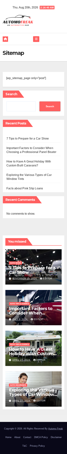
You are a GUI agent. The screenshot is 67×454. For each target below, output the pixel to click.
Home (8, 437)
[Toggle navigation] (36, 39)
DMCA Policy (41, 437)
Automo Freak (55, 428)
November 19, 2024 (25, 278)
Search (11, 94)
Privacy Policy (37, 445)
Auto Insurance (18, 385)
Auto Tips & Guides (19, 304)
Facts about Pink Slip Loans (24, 188)
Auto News (15, 263)
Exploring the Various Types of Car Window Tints (31, 394)
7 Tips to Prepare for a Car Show (27, 138)
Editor (47, 278)
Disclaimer (56, 437)
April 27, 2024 (21, 360)
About (17, 437)
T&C (24, 445)
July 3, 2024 (20, 319)
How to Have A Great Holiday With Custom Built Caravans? (31, 354)
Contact (27, 437)
